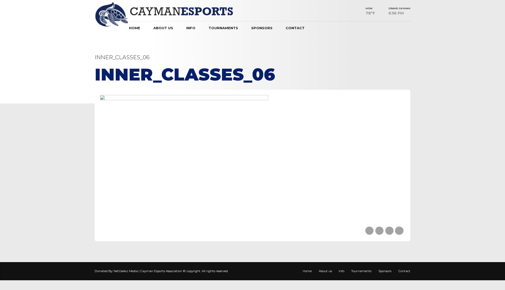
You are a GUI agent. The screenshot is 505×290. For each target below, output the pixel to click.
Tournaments (223, 28)
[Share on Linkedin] (389, 231)
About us (163, 28)
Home (134, 28)
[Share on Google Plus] (399, 231)
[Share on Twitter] (379, 231)
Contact (295, 28)
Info (190, 28)
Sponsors (261, 28)
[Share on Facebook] (369, 231)
